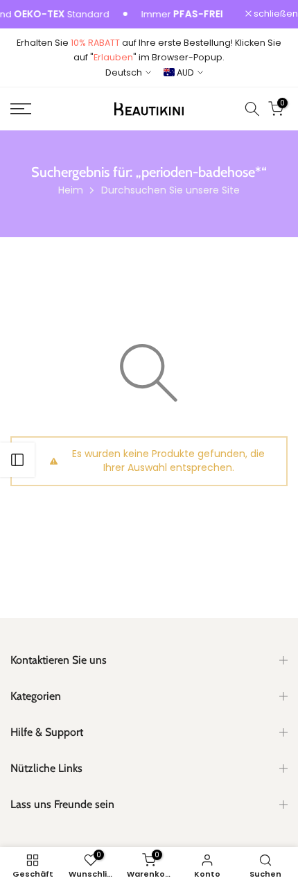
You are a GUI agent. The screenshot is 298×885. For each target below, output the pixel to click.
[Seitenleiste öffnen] (17, 459)
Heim (70, 190)
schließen (275, 14)
